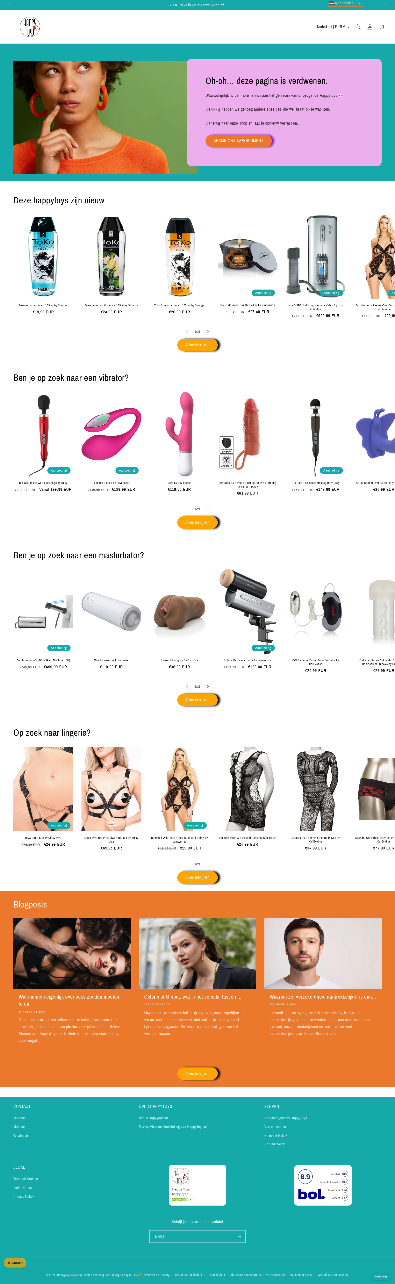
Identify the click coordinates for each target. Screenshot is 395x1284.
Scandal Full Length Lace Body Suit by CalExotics (316, 839)
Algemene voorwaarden (245, 1274)
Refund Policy (274, 1144)
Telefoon (19, 1118)
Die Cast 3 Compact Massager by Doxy (315, 482)
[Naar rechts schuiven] (208, 331)
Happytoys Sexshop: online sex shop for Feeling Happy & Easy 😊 (100, 1275)
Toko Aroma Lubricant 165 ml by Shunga (179, 305)
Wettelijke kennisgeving (333, 1274)
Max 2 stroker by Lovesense (111, 660)
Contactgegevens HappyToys (285, 1118)
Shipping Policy (275, 1135)
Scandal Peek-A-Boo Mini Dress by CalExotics (247, 837)
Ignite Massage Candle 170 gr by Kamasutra (247, 305)
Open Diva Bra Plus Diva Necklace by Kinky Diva (111, 839)
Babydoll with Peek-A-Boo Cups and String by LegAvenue (179, 839)
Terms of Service (25, 1179)
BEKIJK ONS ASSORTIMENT (239, 141)
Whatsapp (20, 1135)
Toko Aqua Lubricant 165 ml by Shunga (43, 305)
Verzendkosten (275, 1127)
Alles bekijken (197, 345)
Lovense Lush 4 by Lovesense (111, 482)
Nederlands (344, 3)
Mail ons (19, 1127)
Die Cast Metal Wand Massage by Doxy (43, 482)
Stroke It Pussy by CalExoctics (179, 660)
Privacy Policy (23, 1196)
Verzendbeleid (275, 1274)
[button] (11, 27)
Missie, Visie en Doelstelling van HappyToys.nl (173, 1127)
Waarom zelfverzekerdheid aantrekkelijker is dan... (323, 997)
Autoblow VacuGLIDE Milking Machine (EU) (43, 660)
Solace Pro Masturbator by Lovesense (247, 660)
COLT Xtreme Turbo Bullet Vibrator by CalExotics (315, 662)
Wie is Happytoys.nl (153, 1118)
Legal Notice (22, 1187)
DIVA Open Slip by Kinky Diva (43, 837)
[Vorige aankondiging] (9, 5)
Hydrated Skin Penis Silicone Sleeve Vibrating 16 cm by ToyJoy (247, 484)
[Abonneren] (239, 1236)
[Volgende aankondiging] (385, 5)
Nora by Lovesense (179, 482)
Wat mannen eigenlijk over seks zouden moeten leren (69, 1000)
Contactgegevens (301, 1274)
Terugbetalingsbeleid (188, 1274)
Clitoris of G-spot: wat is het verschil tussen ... (193, 997)
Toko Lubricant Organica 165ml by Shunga (111, 305)
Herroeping (381, 1276)
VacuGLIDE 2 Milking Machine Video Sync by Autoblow (316, 307)
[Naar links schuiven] (187, 331)
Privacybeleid (216, 1274)
